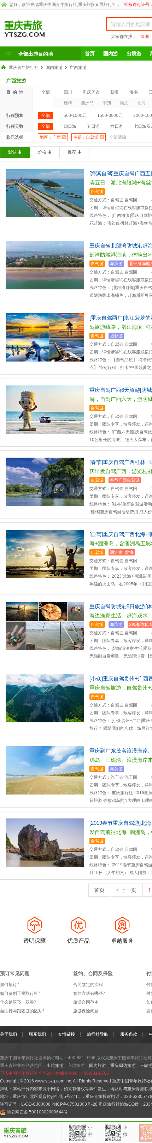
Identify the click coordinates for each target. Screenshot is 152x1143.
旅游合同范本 (86, 1002)
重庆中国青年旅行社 (58, 4)
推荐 (72, 152)
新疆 (114, 92)
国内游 (110, 53)
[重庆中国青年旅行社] (45, 29)
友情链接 (66, 1034)
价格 (42, 152)
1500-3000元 (110, 115)
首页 (90, 53)
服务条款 (128, 1034)
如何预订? (9, 984)
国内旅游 (54, 67)
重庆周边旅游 (123, 1065)
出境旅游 (55, 1065)
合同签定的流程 (88, 984)
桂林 (68, 102)
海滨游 (116, 263)
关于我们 (8, 1034)
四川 (68, 92)
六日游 (116, 126)
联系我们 (37, 1034)
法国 (144, 36)
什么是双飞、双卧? (18, 1002)
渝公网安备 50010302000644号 (37, 1112)
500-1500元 (75, 115)
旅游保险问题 (86, 1011)
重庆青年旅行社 (24, 67)
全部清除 (117, 137)
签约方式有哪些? (89, 993)
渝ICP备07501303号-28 (75, 1104)
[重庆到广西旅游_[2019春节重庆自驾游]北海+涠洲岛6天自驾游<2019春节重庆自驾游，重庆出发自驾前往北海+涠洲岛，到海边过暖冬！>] (45, 842)
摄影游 (116, 335)
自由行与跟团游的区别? (22, 1011)
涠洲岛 (87, 102)
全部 (45, 92)
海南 (133, 92)
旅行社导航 (97, 1034)
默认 (12, 152)
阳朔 (107, 102)
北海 (141, 102)
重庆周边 (91, 92)
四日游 (70, 126)
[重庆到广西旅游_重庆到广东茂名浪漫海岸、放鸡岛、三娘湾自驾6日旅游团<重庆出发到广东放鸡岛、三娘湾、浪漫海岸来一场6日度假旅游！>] (45, 770)
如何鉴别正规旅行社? (20, 993)
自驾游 (97, 191)
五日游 (93, 126)
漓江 (124, 102)
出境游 (134, 53)
